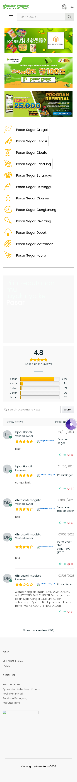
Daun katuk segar (64, 441)
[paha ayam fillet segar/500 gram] (46, 547)
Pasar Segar (65, 475)
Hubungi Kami (11, 703)
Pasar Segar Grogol (32, 129)
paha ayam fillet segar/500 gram (64, 547)
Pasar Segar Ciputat (32, 152)
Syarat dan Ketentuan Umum (21, 689)
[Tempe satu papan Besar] (46, 509)
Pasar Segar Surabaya (34, 175)
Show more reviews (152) (38, 630)
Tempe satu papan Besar (65, 509)
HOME (6, 666)
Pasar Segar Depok (31, 232)
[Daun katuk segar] (46, 441)
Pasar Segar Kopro (31, 255)
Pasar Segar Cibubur (32, 198)
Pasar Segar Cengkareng (36, 209)
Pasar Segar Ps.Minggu (34, 187)
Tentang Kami (11, 684)
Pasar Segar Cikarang (33, 221)
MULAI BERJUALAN (13, 661)
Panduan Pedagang (15, 698)
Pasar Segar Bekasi (31, 141)
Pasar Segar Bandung (33, 164)
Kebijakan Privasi (13, 693)
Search (69, 17)
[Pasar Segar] (46, 475)
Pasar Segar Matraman (34, 244)
